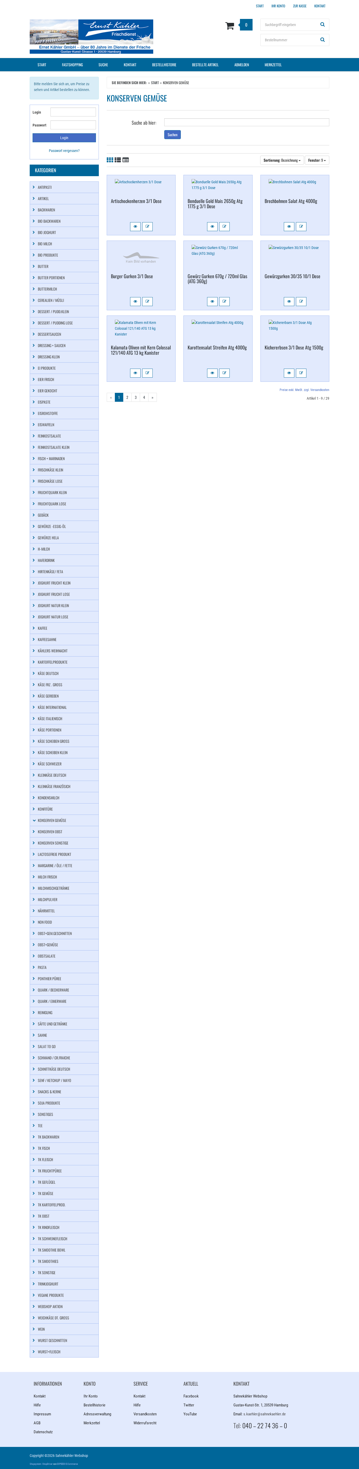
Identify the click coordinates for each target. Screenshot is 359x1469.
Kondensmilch (48, 797)
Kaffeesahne (47, 639)
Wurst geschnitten (52, 1340)
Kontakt (130, 64)
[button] (135, 226)
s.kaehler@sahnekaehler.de (264, 1414)
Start (42, 64)
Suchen (172, 134)
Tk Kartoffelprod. (51, 1204)
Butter (43, 266)
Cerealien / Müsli (51, 300)
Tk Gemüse (45, 1193)
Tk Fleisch (45, 1159)
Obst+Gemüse (48, 944)
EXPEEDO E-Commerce (67, 1464)
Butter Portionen (51, 277)
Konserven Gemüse (52, 820)
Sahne (42, 1035)
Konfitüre (45, 809)
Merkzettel (273, 64)
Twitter (188, 1405)
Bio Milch (45, 243)
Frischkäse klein (50, 469)
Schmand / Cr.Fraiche (54, 1057)
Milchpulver (47, 899)
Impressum (42, 1414)
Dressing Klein (49, 356)
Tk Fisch (44, 1148)
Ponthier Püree (49, 978)
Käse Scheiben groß (53, 741)
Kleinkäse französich (54, 786)
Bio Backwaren (49, 221)
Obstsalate (46, 956)
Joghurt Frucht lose (54, 594)
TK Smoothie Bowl (51, 1250)
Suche (103, 64)
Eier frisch (46, 379)
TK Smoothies (48, 1261)
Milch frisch (47, 877)
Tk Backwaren (48, 1137)
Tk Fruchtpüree (50, 1170)
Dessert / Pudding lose (55, 323)
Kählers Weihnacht (53, 650)
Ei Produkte (47, 368)
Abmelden (241, 64)
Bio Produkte (48, 255)
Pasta (42, 967)
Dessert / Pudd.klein (53, 311)
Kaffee (42, 628)
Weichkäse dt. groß (53, 1317)
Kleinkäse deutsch (52, 775)
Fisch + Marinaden (51, 458)
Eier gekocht (47, 390)
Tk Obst (43, 1216)
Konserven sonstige (53, 843)
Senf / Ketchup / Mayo (54, 1080)
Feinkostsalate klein (53, 447)
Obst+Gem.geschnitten (55, 933)
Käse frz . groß (50, 684)
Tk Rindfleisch (48, 1227)
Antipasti (45, 187)
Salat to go (47, 1046)
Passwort (39, 125)
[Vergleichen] (147, 226)
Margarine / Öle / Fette (55, 865)
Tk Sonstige (46, 1272)
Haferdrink (46, 560)
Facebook (191, 1396)
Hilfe (37, 1405)
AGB (37, 1423)
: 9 (316, 160)
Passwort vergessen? (64, 151)
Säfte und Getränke (52, 1023)
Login (37, 112)
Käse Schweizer (49, 763)
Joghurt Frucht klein (54, 583)
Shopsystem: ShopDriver (41, 1464)
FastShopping (72, 64)
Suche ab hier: (144, 122)
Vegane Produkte (51, 1295)
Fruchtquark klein (52, 492)
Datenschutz (43, 1432)
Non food (45, 922)
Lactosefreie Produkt (54, 854)
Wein (41, 1329)
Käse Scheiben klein (53, 752)
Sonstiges (45, 1114)
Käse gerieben (48, 696)
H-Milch (44, 549)
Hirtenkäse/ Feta (50, 571)
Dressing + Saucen (51, 345)
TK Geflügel (46, 1182)
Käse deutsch (48, 673)
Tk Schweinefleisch (52, 1238)
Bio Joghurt (47, 232)
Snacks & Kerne (49, 1091)
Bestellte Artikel (205, 64)
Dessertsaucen (49, 334)
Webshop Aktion (50, 1306)
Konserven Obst (50, 831)
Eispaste (44, 402)
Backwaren (46, 209)
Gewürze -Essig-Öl (52, 526)
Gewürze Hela (48, 537)
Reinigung (45, 1012)
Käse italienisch (50, 718)
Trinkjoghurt (48, 1284)
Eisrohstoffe (48, 413)
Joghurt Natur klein (53, 605)
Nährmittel (46, 910)
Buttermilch (47, 289)
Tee (40, 1125)
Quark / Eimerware (52, 1001)
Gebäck (43, 515)
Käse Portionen (49, 730)
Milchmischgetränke (53, 888)
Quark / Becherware (53, 990)
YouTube (190, 1414)
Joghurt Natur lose (53, 616)
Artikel (43, 198)
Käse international (52, 707)
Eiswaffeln (46, 424)
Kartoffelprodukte (53, 662)
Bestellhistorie (164, 64)
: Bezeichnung (281, 160)
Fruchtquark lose (52, 503)
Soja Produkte (49, 1103)
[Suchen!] (322, 25)
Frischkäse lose (50, 481)
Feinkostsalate (49, 436)
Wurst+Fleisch (49, 1351)
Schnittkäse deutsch (54, 1069)
